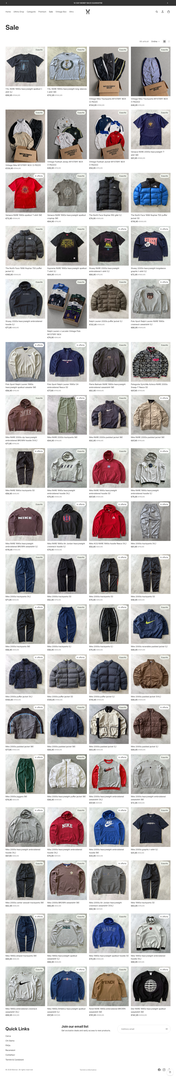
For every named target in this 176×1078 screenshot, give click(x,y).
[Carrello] (169, 12)
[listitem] (71, 11)
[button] (155, 41)
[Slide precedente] (6, 3)
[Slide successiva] (167, 3)
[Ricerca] (157, 12)
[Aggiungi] (40, 208)
